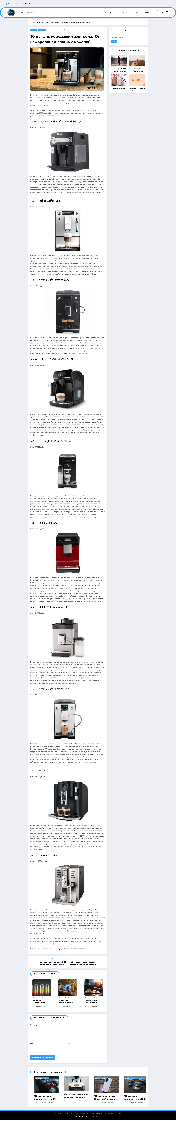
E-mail (70, 1043)
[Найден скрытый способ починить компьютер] (94, 988)
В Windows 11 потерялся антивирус (66, 1001)
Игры (138, 12)
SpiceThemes (96, 1117)
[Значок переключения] (167, 12)
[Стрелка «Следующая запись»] (104, 961)
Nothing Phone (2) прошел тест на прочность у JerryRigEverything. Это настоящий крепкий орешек (119, 89)
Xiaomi (94, 1078)
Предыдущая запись (59, 959)
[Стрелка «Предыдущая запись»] (30, 961)
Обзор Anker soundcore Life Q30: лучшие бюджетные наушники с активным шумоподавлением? (132, 1097)
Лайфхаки (147, 12)
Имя (31, 1043)
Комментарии (34, 1025)
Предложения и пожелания (77, 1113)
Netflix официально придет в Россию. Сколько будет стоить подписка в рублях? (83, 963)
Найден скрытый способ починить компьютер (91, 1001)
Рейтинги (41, 30)
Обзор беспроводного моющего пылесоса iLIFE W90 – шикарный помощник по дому (73, 1096)
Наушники (35, 1078)
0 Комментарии (70, 30)
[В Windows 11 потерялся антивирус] (67, 988)
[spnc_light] (163, 12)
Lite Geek (37, 998)
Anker (124, 1078)
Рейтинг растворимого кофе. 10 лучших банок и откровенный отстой (60, 949)
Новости (108, 12)
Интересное (119, 12)
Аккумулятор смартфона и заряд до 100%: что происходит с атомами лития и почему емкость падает (41, 1001)
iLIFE (63, 1078)
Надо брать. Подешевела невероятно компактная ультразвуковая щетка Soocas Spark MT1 (137, 70)
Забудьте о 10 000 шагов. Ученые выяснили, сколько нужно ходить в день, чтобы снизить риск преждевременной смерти (119, 70)
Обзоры (129, 12)
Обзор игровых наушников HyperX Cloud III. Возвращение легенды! (41, 1097)
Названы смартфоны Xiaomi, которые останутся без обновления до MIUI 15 (137, 89)
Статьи (120, 1113)
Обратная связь (58, 1113)
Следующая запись (76, 959)
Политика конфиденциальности (102, 1113)
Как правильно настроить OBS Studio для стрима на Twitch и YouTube (52, 963)
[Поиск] (158, 12)
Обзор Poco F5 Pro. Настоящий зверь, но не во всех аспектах (102, 1097)
